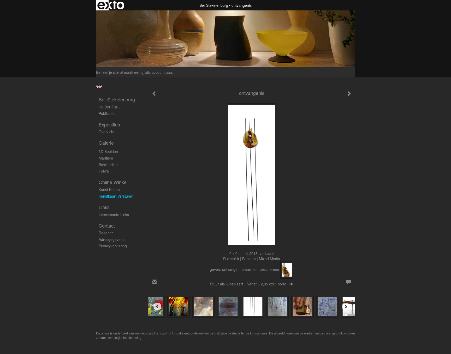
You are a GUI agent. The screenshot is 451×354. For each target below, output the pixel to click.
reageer (106, 232)
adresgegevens (111, 239)
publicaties (107, 113)
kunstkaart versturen (116, 196)
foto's (104, 171)
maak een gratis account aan (148, 72)
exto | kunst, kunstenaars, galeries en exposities (111, 5)
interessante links (114, 214)
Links (104, 207)
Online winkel (113, 182)
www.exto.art (144, 333)
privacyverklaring (113, 245)
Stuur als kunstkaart (248, 283)
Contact (107, 225)
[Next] (346, 306)
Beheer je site (107, 72)
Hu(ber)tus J (110, 106)
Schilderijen (108, 164)
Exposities (109, 124)
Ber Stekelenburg (213, 5)
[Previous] (157, 306)
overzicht (106, 131)
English (99, 86)
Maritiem (106, 158)
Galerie (106, 142)
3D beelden (108, 151)
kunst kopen (109, 189)
